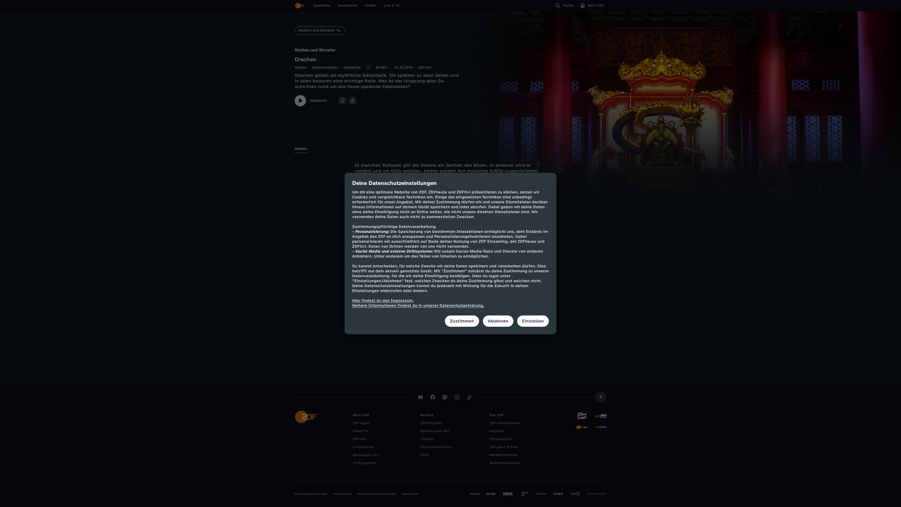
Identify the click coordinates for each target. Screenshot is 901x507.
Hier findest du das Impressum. (383, 300)
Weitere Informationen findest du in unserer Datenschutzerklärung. (418, 305)
